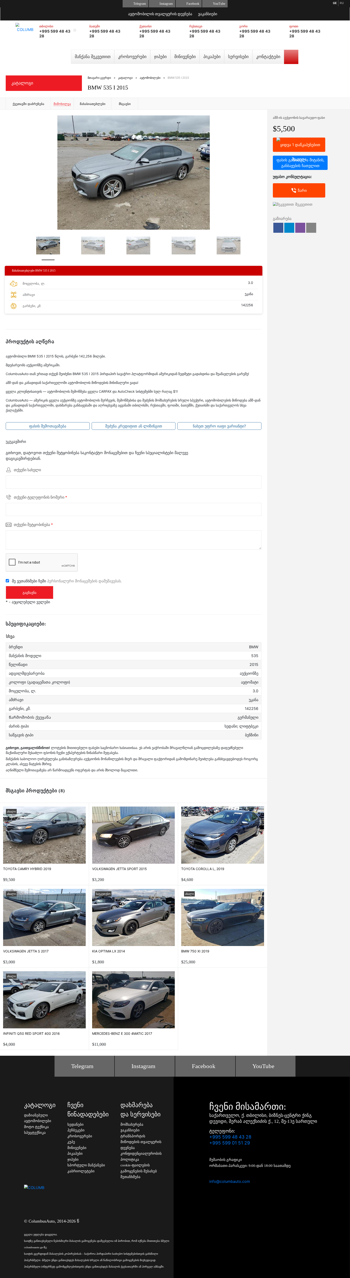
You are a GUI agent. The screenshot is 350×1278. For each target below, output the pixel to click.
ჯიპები (160, 56)
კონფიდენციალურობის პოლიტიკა (141, 1156)
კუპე (71, 1142)
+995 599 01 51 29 (229, 1143)
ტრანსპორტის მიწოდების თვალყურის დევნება (140, 1142)
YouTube (219, 3)
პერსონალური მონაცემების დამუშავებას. (84, 580)
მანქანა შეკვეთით (92, 56)
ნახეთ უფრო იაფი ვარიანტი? (219, 426)
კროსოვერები (132, 56)
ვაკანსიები (207, 14)
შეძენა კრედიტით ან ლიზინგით (133, 426)
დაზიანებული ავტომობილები (37, 1118)
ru (342, 3)
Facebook (192, 3)
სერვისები (238, 56)
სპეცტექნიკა (35, 1132)
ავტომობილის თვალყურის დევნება (160, 14)
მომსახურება (131, 1124)
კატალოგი (22, 83)
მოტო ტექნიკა (36, 1127)
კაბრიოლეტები (81, 1171)
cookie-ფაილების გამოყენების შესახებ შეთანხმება (138, 1171)
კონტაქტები (268, 56)
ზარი (302, 190)
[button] (278, 228)
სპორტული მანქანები (86, 1165)
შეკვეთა (299, 145)
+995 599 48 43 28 (230, 1137)
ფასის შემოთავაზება (47, 426)
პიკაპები (211, 56)
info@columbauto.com (229, 1181)
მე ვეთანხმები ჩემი (67, 580)
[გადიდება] (133, 172)
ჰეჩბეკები (76, 1130)
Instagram (166, 3)
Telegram (139, 3)
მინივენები (185, 56)
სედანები (75, 1124)
